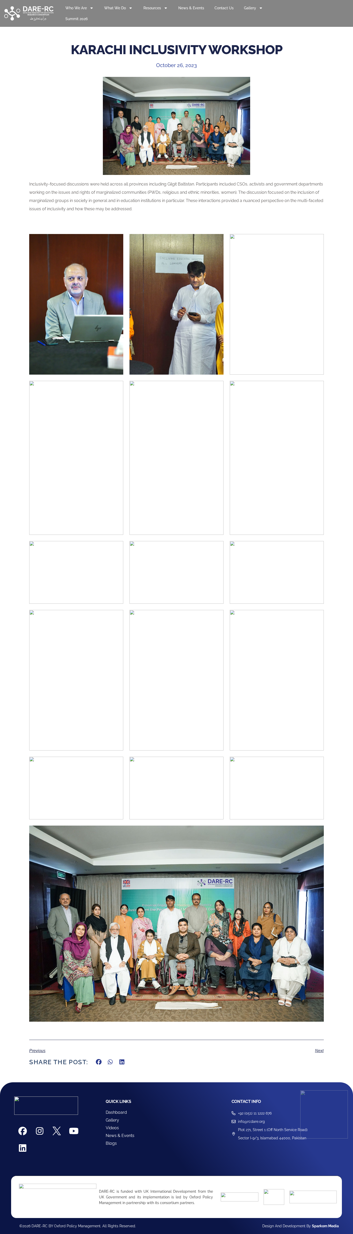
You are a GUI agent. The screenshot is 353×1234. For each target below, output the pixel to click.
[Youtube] (73, 1131)
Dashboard (116, 1112)
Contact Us (224, 8)
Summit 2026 (76, 19)
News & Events (191, 8)
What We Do (115, 8)
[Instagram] (39, 1131)
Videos (112, 1127)
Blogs (111, 1143)
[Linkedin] (22, 1148)
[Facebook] (22, 1131)
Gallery (112, 1120)
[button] (99, 1062)
